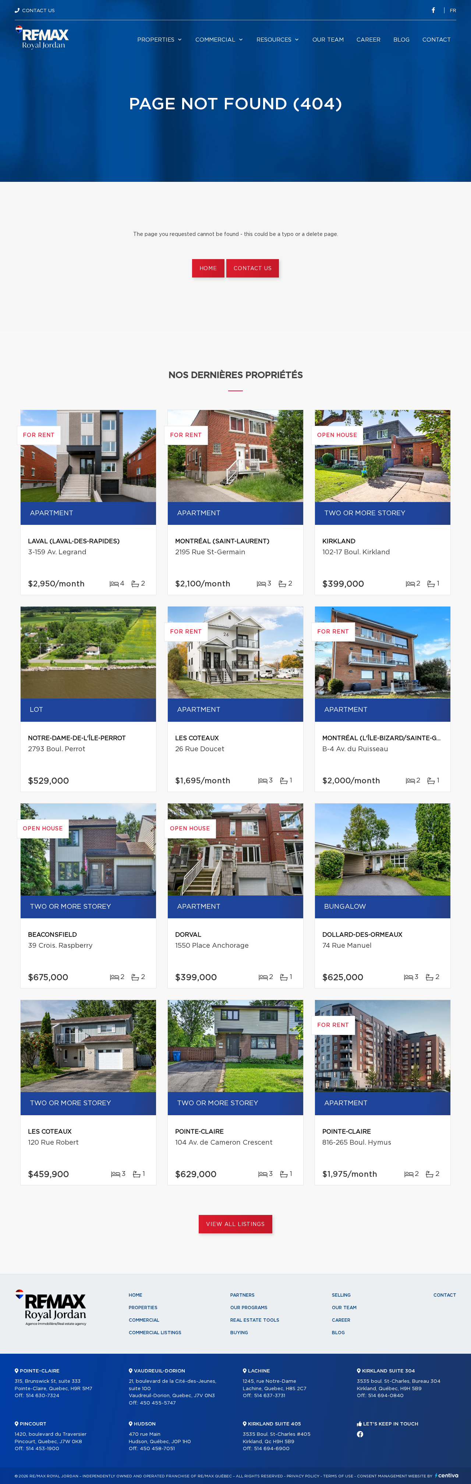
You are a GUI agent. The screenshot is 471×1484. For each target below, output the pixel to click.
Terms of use (338, 1476)
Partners (242, 1295)
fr (453, 10)
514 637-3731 (269, 1395)
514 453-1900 (42, 1448)
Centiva (446, 1475)
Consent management (382, 1476)
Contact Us (38, 10)
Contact (436, 40)
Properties (155, 40)
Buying (239, 1333)
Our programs (249, 1307)
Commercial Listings (155, 1333)
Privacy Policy (303, 1476)
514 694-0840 (386, 1395)
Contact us (253, 268)
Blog (401, 40)
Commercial (215, 40)
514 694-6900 (272, 1448)
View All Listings (235, 1224)
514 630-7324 (42, 1395)
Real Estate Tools (254, 1320)
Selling (341, 1295)
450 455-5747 (158, 1403)
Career (368, 40)
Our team (328, 40)
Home (208, 268)
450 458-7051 (157, 1448)
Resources (273, 40)
